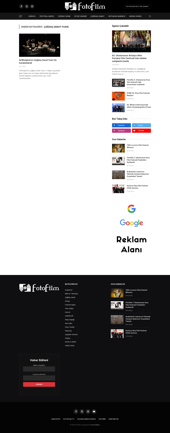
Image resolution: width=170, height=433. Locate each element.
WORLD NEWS (135, 16)
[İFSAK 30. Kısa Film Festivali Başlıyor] (118, 96)
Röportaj (68, 331)
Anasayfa (55, 419)
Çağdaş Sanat (97, 16)
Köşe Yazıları (69, 327)
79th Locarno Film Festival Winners (137, 146)
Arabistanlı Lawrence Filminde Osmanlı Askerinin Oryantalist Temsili (138, 174)
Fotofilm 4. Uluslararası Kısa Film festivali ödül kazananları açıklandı (138, 82)
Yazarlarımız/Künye (86, 419)
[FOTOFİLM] (85, 6)
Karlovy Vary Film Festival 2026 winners (137, 187)
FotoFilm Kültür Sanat (137, 6)
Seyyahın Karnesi (116, 16)
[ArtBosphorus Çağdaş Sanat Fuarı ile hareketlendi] (39, 45)
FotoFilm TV (68, 419)
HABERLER (69, 316)
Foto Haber (69, 308)
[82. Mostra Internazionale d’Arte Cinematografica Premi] (118, 107)
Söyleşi (67, 338)
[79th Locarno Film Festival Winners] (118, 148)
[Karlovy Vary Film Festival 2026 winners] (118, 188)
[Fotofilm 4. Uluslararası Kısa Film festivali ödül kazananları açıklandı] (118, 82)
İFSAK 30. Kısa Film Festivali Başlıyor (138, 94)
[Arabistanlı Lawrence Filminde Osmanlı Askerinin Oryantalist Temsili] (118, 174)
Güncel (32, 16)
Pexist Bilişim (95, 425)
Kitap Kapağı (80, 16)
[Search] (149, 16)
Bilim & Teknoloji (71, 293)
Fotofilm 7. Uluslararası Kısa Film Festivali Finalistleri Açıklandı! (138, 160)
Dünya (67, 301)
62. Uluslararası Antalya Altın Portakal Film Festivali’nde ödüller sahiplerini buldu (129, 58)
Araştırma (68, 290)
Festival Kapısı (47, 16)
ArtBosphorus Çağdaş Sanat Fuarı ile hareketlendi (38, 61)
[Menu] (20, 16)
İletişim (102, 419)
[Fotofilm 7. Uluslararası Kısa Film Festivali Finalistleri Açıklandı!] (118, 160)
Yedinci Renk (64, 16)
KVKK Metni (114, 419)
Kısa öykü (68, 323)
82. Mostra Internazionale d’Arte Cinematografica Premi (139, 106)
